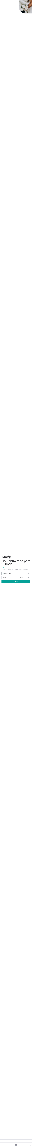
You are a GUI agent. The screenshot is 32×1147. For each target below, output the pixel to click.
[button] (2, 1145)
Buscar (16, 581)
